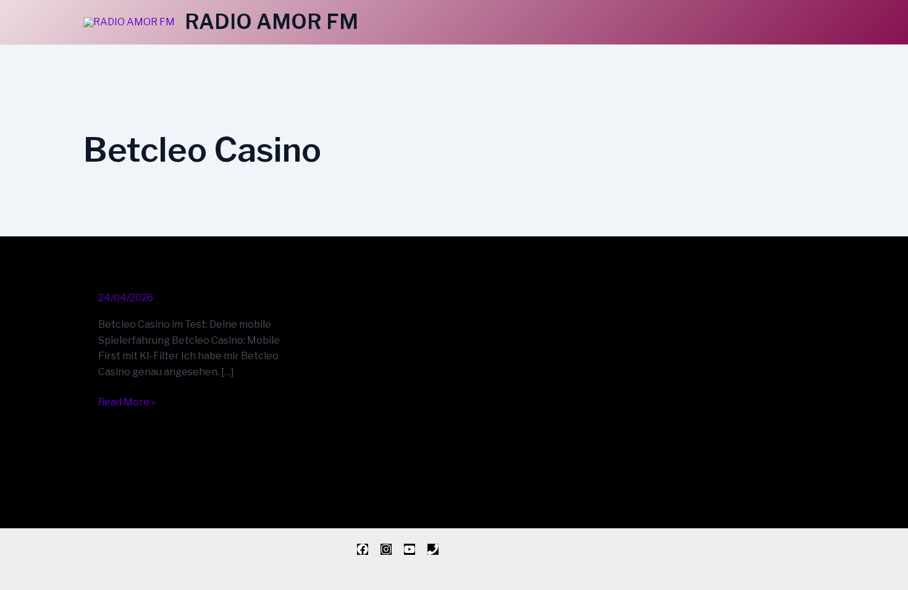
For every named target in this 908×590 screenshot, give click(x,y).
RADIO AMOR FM (271, 21)
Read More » (127, 401)
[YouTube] (409, 549)
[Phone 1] (433, 549)
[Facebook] (362, 549)
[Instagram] (386, 549)
